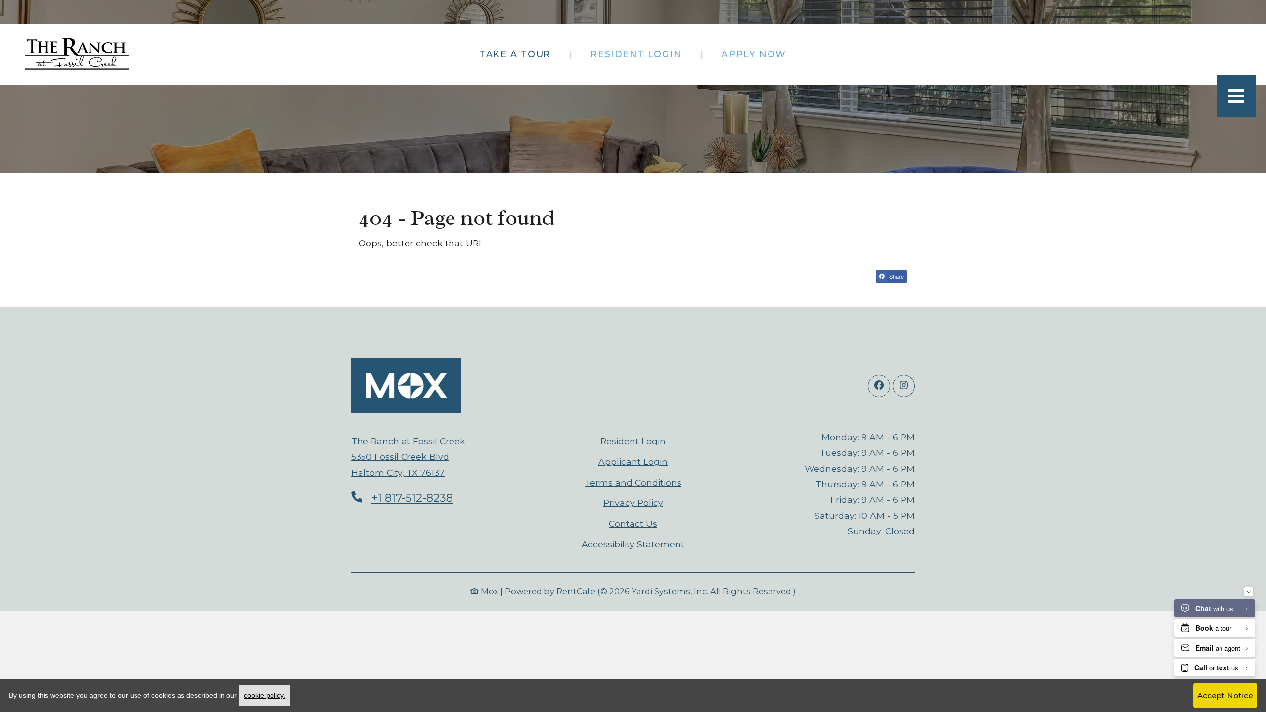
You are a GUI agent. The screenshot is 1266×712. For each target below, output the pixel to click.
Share (896, 276)
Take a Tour (515, 54)
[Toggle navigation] (1236, 96)
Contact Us (633, 523)
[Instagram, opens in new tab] (904, 386)
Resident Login (641, 53)
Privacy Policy (633, 502)
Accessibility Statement (633, 543)
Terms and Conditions (633, 482)
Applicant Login (633, 461)
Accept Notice (1225, 695)
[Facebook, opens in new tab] (879, 386)
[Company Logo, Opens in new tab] (406, 385)
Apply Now (759, 53)
